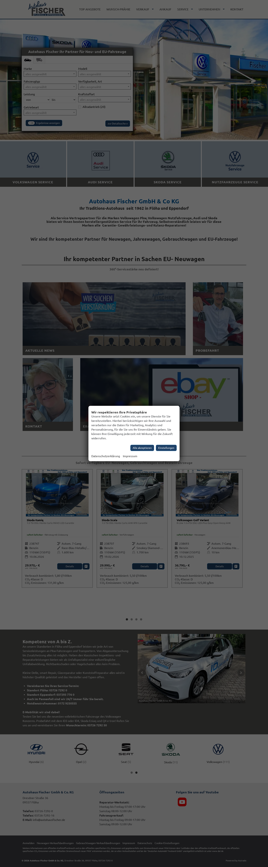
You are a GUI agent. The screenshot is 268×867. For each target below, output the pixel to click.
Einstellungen (166, 447)
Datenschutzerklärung (105, 456)
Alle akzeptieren (142, 447)
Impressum (130, 456)
